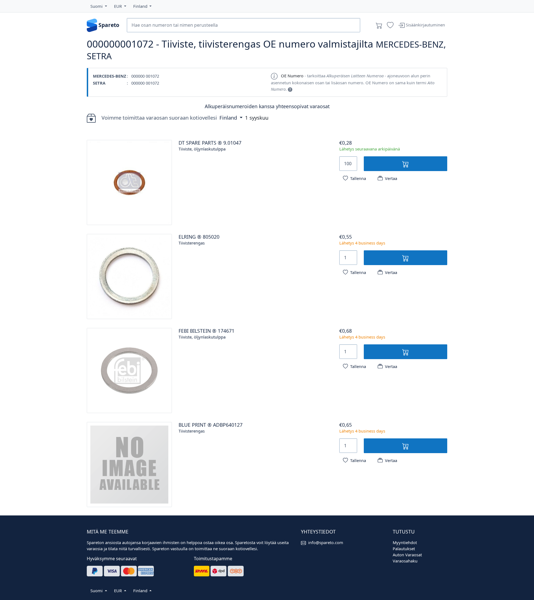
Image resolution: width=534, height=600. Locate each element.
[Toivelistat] (390, 25)
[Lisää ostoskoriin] (406, 163)
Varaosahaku (405, 561)
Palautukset (404, 548)
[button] (99, 6)
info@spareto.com (325, 542)
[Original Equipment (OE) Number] (290, 89)
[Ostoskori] (379, 25)
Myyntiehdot (405, 542)
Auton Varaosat (407, 554)
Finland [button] (228, 117)
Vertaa (391, 178)
